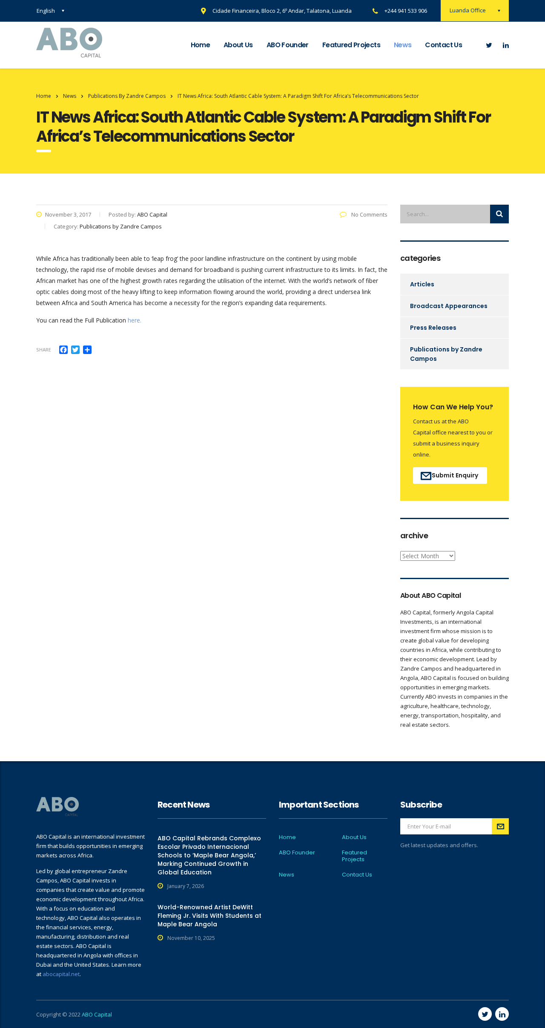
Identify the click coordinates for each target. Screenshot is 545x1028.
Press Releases (433, 327)
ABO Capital (97, 1014)
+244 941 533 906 (405, 10)
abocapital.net (61, 974)
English (46, 10)
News (402, 45)
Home (200, 45)
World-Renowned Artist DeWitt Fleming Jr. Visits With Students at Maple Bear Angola (209, 915)
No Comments (368, 214)
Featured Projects (351, 45)
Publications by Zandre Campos (446, 354)
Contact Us (443, 45)
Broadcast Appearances (449, 306)
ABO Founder (288, 45)
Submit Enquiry (455, 475)
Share (43, 349)
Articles (422, 284)
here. (134, 320)
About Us (238, 45)
